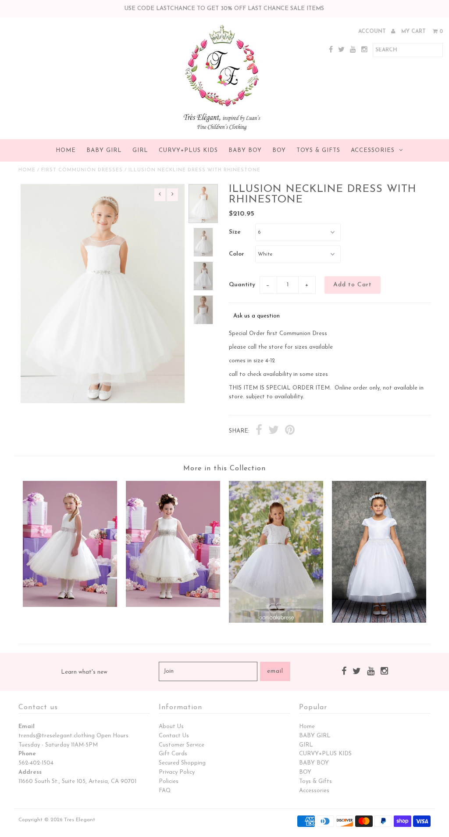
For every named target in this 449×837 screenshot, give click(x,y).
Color (236, 254)
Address (30, 772)
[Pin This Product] (290, 431)
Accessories (373, 150)
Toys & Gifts (318, 150)
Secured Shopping (182, 763)
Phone (27, 754)
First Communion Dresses (82, 170)
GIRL (140, 150)
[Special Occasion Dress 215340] (173, 605)
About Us (171, 726)
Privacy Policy (177, 772)
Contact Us (174, 736)
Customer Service (181, 745)
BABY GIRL (104, 150)
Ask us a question (256, 316)
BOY (279, 150)
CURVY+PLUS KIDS (188, 150)
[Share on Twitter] (273, 431)
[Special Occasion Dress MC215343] (70, 605)
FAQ (165, 791)
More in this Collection (224, 468)
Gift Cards (173, 754)
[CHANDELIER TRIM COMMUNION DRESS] (379, 621)
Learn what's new (84, 672)
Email (26, 726)
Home (66, 150)
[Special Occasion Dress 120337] (276, 621)
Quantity (242, 285)
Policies (168, 781)
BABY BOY (245, 150)
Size (235, 232)
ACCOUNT (373, 31)
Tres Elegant (79, 820)
